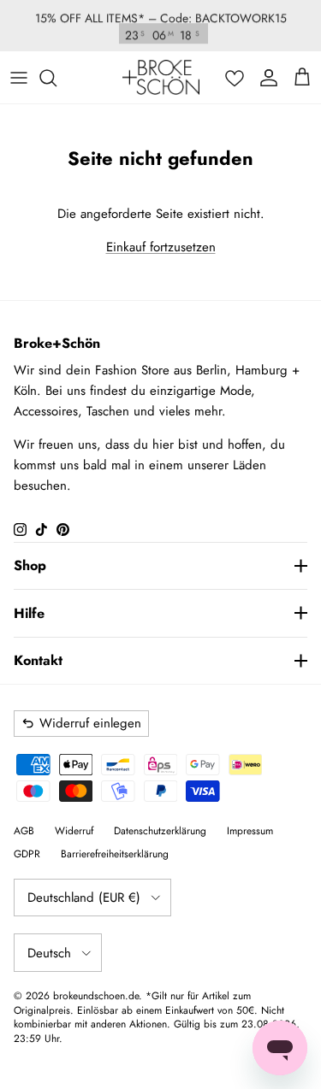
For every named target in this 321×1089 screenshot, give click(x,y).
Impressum (250, 831)
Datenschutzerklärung (160, 831)
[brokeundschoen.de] (160, 77)
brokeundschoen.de (96, 996)
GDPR (27, 854)
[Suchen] (56, 78)
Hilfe (29, 613)
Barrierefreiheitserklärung (115, 854)
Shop (30, 565)
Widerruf (74, 831)
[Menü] (19, 78)
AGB (24, 831)
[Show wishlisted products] (234, 78)
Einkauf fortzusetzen (161, 247)
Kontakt (38, 660)
